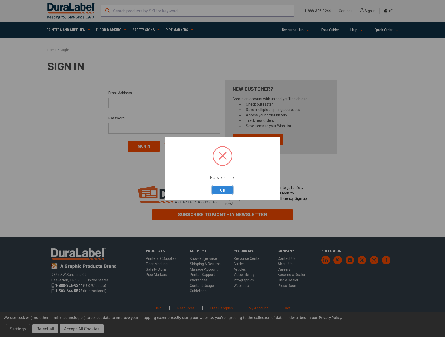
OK (222, 190)
